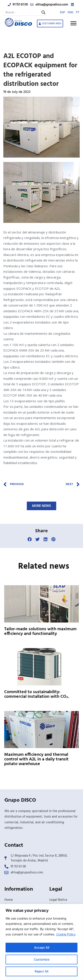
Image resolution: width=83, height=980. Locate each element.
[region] (41, 942)
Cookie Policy (66, 934)
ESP (62, 12)
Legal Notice (58, 900)
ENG (70, 12)
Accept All (41, 947)
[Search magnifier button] (43, 12)
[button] (74, 23)
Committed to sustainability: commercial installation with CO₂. (36, 694)
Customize (41, 959)
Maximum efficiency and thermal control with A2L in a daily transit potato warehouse (36, 759)
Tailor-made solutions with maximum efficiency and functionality (40, 631)
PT (77, 12)
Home (8, 900)
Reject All (41, 971)
